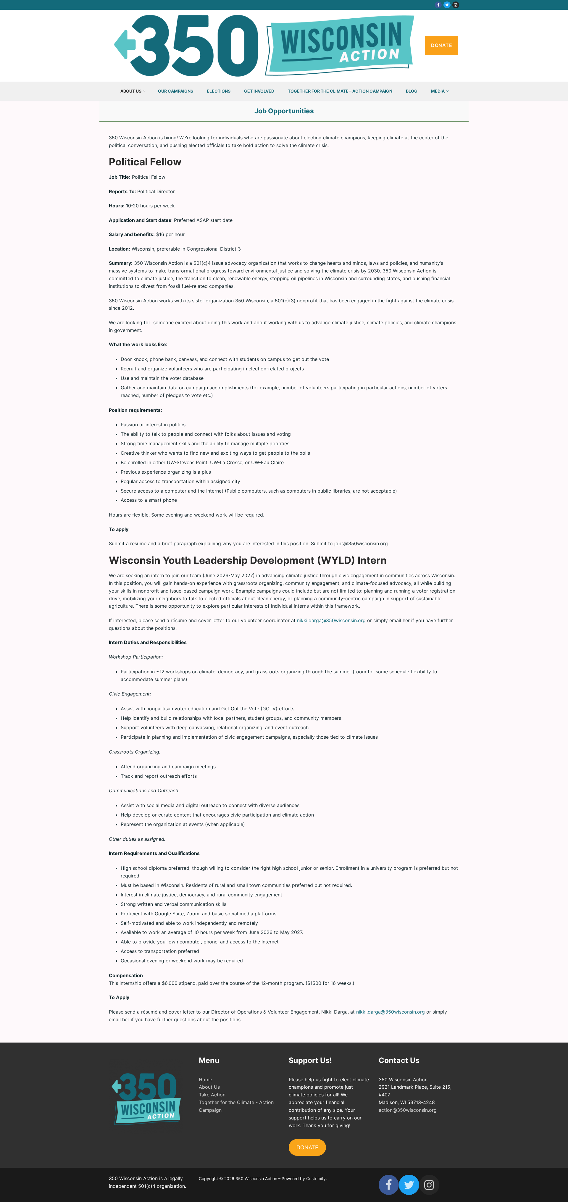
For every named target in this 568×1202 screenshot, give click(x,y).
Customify (316, 1178)
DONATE (307, 1147)
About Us (209, 1087)
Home (205, 1079)
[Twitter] (446, 4)
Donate (441, 45)
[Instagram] (455, 4)
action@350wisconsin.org (408, 1110)
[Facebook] (438, 4)
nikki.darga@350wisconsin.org (331, 620)
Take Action (212, 1095)
